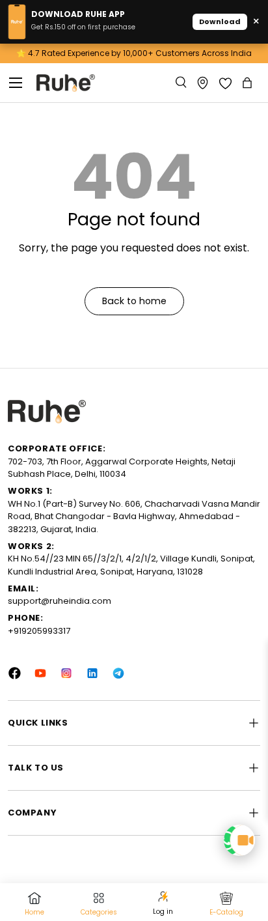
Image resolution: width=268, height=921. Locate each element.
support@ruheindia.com (59, 601)
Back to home (134, 300)
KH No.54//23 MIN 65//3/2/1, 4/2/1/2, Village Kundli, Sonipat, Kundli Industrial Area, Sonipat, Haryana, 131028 (131, 565)
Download (220, 21)
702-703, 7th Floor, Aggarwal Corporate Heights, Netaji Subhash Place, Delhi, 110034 (121, 468)
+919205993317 (39, 631)
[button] (248, 83)
